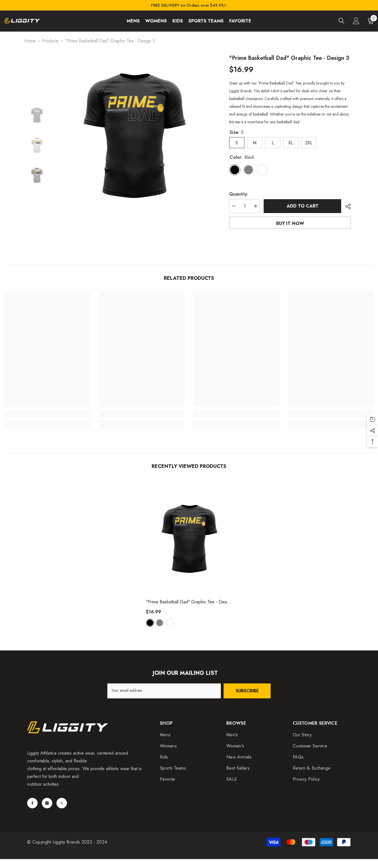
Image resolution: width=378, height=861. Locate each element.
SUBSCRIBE (247, 691)
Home (30, 41)
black (150, 623)
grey (160, 623)
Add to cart (303, 206)
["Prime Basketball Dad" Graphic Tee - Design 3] (189, 537)
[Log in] (356, 20)
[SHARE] (346, 206)
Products (50, 41)
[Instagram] (47, 803)
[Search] (341, 20)
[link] (47, 414)
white (169, 623)
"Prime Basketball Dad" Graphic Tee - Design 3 (189, 602)
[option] (134, 133)
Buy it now (290, 223)
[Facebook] (32, 803)
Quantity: (238, 194)
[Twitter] (61, 803)
